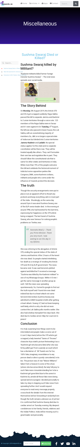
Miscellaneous (40, 24)
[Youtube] (68, 443)
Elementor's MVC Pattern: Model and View (15, 75)
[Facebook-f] (56, 443)
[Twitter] (62, 443)
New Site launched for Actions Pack (13, 71)
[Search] (75, 3)
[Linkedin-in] (74, 443)
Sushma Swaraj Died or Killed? (12, 68)
